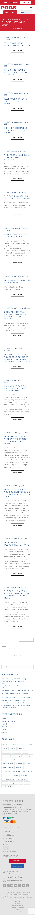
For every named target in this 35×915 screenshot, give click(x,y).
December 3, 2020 (24, 308)
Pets (24, 771)
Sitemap (17, 913)
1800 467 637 (14, 876)
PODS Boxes (9, 838)
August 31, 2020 (23, 433)
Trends (27, 783)
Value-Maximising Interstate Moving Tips (17, 44)
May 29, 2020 (22, 539)
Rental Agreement (17, 905)
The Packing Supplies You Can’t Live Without (17, 197)
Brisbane (29, 744)
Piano (30, 771)
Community (6, 752)
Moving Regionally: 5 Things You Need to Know (15, 130)
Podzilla (15, 775)
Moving (13, 37)
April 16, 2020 (22, 587)
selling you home (22, 779)
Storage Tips (13, 783)
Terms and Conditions (17, 907)
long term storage (8, 763)
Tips (21, 783)
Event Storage (16, 756)
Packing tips (6, 771)
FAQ (6, 845)
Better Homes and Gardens (10, 744)
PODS (6, 37)
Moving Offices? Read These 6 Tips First (16, 235)
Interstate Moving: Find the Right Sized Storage (15, 72)
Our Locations (9, 841)
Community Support (8, 721)
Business (4, 718)
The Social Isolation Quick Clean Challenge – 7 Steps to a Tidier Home (17, 594)
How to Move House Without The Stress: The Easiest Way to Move (15, 440)
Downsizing (6, 756)
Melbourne (19, 763)
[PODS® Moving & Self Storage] (9, 7)
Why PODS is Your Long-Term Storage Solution (17, 157)
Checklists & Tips (10, 851)
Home (15, 28)
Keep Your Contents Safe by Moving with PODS (15, 101)
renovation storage (8, 779)
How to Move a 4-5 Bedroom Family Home (16, 544)
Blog (6, 848)
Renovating (24, 775)
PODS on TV (6, 775)
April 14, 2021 (22, 151)
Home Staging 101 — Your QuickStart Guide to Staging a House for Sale (17, 493)
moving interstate (8, 767)
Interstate (5, 759)
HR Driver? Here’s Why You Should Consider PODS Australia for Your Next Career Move (17, 358)
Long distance (15, 759)
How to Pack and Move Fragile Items (17, 281)
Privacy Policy (17, 911)
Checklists (21, 748)
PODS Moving (9, 832)
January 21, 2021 (23, 276)
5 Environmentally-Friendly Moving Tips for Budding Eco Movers (16, 315)
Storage (19, 37)
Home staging (27, 756)
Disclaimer (18, 909)
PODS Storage (10, 835)
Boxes (22, 744)
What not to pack (8, 787)
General (13, 228)
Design (25, 752)
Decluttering (16, 752)
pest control (16, 771)
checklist (12, 748)
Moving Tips (19, 767)
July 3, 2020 (21, 486)
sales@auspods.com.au (15, 881)
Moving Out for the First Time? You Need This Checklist (15, 388)
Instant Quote (10, 12)
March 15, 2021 (22, 192)
